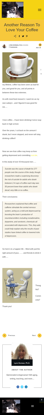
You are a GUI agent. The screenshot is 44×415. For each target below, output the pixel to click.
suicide (34, 155)
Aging (26, 45)
